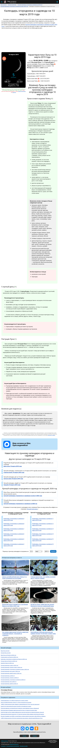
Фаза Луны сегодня (5, 650)
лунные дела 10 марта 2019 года (13, 478)
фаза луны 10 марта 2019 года (13, 466)
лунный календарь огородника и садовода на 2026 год (20, 503)
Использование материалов (12, 746)
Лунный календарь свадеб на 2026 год (9, 683)
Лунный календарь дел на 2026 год (8, 681)
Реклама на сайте (24, 746)
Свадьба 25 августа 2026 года (7, 663)
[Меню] (1, 2)
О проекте (3, 746)
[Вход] (57, 2)
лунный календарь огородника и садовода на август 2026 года (23, 496)
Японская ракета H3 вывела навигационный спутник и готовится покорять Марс (19, 710)
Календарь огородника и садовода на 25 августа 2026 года (14, 659)
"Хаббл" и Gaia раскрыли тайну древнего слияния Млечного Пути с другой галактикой (20, 704)
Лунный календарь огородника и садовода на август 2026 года (15, 669)
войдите (14, 92)
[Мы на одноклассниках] (36, 728)
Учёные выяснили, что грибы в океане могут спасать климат (14, 700)
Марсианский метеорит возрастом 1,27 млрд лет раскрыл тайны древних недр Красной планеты (22, 714)
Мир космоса (4, 4)
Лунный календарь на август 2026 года (9, 665)
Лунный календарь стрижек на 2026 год (10, 677)
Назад (24, 736)
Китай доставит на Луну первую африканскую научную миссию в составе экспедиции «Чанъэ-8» (22, 712)
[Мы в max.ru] (21, 448)
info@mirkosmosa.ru (14, 744)
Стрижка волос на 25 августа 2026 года (9, 657)
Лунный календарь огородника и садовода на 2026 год (13, 679)
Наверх (35, 736)
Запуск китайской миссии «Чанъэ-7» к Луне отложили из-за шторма (16, 702)
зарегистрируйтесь (22, 91)
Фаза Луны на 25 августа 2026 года (8, 655)
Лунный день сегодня (6, 652)
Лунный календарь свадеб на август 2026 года (11, 673)
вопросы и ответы (51, 435)
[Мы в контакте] (32, 728)
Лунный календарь (12, 4)
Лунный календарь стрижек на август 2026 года (11, 667)
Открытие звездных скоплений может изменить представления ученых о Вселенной (20, 708)
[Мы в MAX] (23, 728)
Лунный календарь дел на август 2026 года (10, 671)
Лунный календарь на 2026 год (8, 675)
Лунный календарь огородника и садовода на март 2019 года (14, 6)
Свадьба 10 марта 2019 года (12, 485)
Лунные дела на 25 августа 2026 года (9, 661)
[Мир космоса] (5, 1)
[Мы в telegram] (27, 728)
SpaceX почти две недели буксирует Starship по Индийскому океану (16, 706)
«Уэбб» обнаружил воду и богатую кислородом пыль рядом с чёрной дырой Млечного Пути (21, 718)
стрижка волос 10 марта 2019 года (14, 472)
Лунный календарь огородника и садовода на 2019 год (30, 4)
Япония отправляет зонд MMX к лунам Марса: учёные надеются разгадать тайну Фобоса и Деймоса (23, 716)
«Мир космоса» (4, 741)
